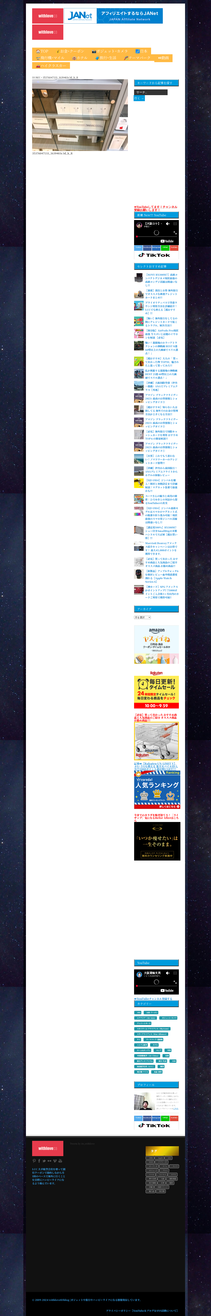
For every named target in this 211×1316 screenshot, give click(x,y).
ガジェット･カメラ (169, 1018)
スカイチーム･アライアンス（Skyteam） (153, 1028)
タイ (138, 1039)
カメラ (175, 1166)
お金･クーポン (152, 1012)
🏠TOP (42, 51)
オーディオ (153, 1166)
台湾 (167, 1055)
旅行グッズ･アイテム (145, 1061)
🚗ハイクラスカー (51, 65)
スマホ (151, 1174)
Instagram (156, 247)
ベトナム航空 (142, 1045)
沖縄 (150, 1187)
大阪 (162, 1178)
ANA (139, 1012)
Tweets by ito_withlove (82, 1143)
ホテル (155, 1045)
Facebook (147, 247)
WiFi (151, 1162)
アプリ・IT (162, 1162)
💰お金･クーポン (70, 51)
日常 (162, 1183)
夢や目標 (152, 1178)
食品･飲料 (158, 1072)
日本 (174, 1061)
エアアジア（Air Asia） (146, 1018)
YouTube (174, 1118)
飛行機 (161, 1191)
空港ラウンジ (163, 1187)
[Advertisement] (115, 32)
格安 (171, 1183)
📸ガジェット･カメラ (110, 51)
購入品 (151, 1191)
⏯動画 (163, 57)
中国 (169, 1050)
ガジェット (153, 1170)
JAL (169, 1158)
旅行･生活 (162, 1061)
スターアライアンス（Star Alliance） (152, 1034)
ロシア (158, 1050)
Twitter (138, 247)
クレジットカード (144, 1023)
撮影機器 (172, 1178)
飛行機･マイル (142, 1072)
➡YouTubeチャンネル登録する (153, 999)
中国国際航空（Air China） (148, 1055)
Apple (160, 1158)
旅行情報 (152, 1183)
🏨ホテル (80, 57)
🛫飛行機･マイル (50, 57)
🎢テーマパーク (137, 57)
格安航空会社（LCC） (145, 1066)
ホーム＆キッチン (143, 1050)
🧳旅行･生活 (105, 57)
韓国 (162, 1066)
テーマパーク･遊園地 (154, 1039)
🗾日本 (141, 51)
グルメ (165, 1170)
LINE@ (165, 1118)
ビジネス (162, 1174)
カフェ (164, 1166)
